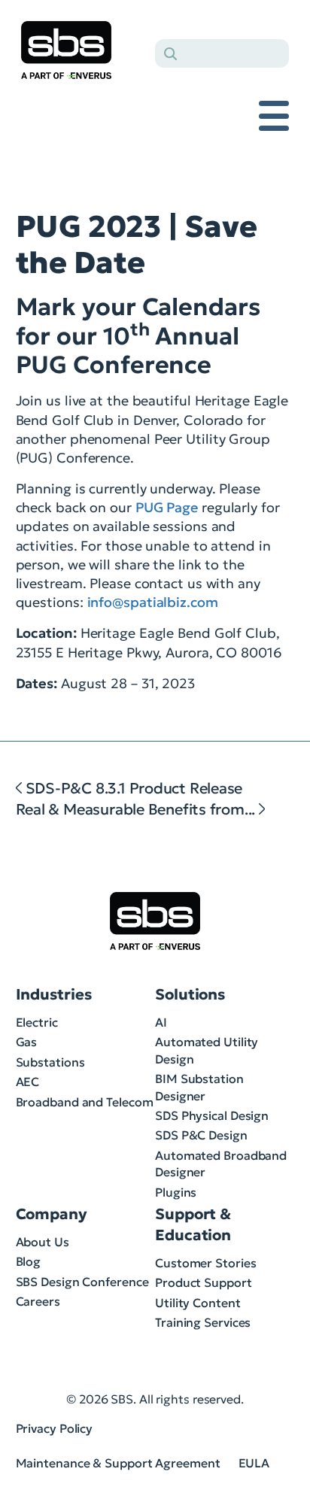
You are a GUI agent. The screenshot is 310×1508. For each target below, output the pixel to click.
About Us (42, 1241)
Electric (37, 1022)
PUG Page (166, 507)
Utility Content (198, 1302)
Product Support (203, 1282)
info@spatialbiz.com (152, 602)
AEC (28, 1081)
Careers (38, 1301)
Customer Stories (205, 1262)
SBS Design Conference (82, 1281)
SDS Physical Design (212, 1115)
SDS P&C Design (201, 1134)
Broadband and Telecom (84, 1101)
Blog (28, 1261)
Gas (27, 1041)
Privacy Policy (54, 1428)
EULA (254, 1462)
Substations (50, 1062)
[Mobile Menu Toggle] (274, 116)
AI (161, 1022)
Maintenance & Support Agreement (118, 1462)
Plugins (175, 1192)
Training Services (203, 1322)
